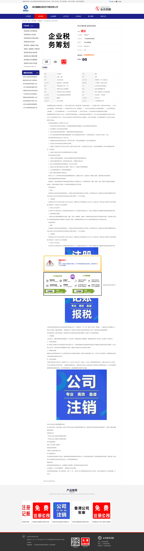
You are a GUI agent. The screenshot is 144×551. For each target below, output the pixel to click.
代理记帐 (40, 21)
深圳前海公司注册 (29, 41)
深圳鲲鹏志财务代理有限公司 (55, 539)
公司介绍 (65, 16)
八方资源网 (36, 544)
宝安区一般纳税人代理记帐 (32, 49)
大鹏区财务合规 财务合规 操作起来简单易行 (31, 90)
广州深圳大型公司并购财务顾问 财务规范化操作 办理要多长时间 (31, 94)
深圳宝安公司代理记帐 (30, 31)
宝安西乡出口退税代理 (30, 56)
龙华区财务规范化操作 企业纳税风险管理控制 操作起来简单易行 (31, 83)
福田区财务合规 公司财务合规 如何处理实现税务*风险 (31, 80)
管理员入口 (47, 544)
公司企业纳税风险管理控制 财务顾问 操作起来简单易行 (31, 104)
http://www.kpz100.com (49, 481)
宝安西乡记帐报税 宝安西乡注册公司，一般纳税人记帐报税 (37, 522)
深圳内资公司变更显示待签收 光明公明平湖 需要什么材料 (57, 522)
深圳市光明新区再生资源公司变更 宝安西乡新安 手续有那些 (77, 522)
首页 (29, 21)
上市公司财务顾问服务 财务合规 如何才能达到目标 (31, 87)
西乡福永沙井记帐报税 (30, 59)
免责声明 (41, 544)
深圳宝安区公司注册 (30, 34)
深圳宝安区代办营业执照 (31, 38)
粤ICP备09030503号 (43, 539)
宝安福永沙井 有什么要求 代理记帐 (91, 522)
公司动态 (78, 16)
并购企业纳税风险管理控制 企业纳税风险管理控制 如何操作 (31, 77)
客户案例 (90, 16)
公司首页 (28, 16)
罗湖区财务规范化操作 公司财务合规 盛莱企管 (31, 97)
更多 (37, 73)
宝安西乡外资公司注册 (30, 63)
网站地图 (52, 544)
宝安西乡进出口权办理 (30, 52)
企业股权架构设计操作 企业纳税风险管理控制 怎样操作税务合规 (31, 100)
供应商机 (40, 16)
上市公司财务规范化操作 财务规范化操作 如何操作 (31, 107)
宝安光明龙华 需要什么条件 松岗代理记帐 (113, 522)
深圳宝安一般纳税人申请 (31, 45)
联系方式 (103, 16)
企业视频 (53, 16)
